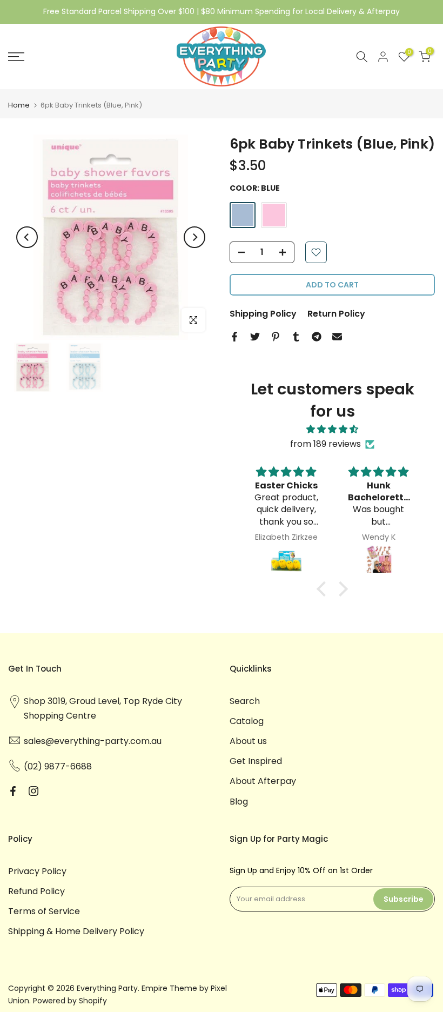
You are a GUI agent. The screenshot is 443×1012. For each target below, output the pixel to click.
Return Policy (336, 313)
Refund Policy (36, 891)
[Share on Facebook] (234, 336)
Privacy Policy (37, 871)
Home (19, 105)
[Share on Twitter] (255, 336)
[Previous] (27, 237)
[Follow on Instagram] (33, 791)
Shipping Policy (263, 313)
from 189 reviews (325, 444)
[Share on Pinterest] (275, 336)
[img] (332, 429)
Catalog (247, 721)
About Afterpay (263, 781)
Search (245, 701)
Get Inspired (256, 761)
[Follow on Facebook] (13, 791)
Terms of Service (44, 911)
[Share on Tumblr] (296, 336)
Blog (239, 801)
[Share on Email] (337, 336)
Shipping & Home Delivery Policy (76, 931)
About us (248, 741)
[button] (324, 588)
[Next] (194, 237)
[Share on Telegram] (316, 336)
